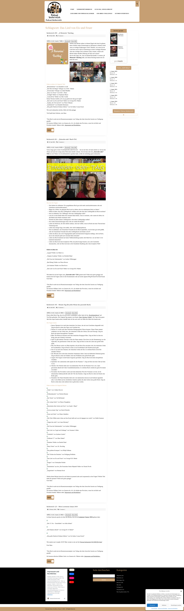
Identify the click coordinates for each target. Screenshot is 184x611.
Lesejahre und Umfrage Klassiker (82, 13)
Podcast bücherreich (54, 20)
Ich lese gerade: (118, 30)
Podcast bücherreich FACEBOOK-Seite (91, 542)
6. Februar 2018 (52, 509)
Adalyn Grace (121, 48)
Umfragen (119, 587)
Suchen (104, 579)
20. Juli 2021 (52, 307)
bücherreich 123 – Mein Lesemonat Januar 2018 (62, 506)
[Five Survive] (113, 38)
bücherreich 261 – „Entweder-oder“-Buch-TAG (62, 139)
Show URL (73, 41)
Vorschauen (119, 589)
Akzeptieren (152, 605)
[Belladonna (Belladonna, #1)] (113, 51)
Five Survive (120, 34)
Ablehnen (164, 605)
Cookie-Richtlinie (154, 608)
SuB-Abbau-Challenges (104, 13)
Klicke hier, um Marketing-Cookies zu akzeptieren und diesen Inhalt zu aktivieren (87, 72)
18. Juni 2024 (52, 142)
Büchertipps (119, 580)
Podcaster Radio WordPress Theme (53, 609)
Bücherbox (119, 577)
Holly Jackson (121, 35)
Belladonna (120, 46)
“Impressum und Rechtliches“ (72, 290)
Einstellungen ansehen (176, 605)
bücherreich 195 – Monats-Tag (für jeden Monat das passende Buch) (69, 305)
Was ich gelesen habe (121, 591)
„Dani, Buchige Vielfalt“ (85, 317)
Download (67, 41)
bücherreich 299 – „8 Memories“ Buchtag (60, 33)
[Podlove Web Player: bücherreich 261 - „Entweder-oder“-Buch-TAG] (76, 145)
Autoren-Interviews (122, 13)
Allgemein (119, 575)
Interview (119, 582)
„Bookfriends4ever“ (94, 315)
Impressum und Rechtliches (162, 608)
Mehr (50, 130)
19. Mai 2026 (52, 35)
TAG (118, 584)
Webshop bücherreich (84, 9)
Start (72, 9)
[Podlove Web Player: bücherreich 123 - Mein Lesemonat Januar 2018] (76, 512)
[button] (181, 591)
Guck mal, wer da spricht (103, 9)
